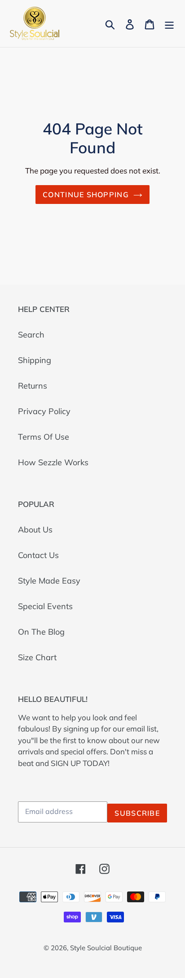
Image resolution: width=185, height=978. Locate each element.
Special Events (45, 606)
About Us (35, 529)
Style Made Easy (49, 581)
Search (31, 334)
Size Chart (37, 657)
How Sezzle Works (53, 462)
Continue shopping (86, 194)
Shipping (34, 360)
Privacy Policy (44, 411)
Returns (32, 386)
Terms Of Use (43, 437)
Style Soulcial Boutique (106, 947)
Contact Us (38, 555)
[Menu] (169, 23)
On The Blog (41, 632)
